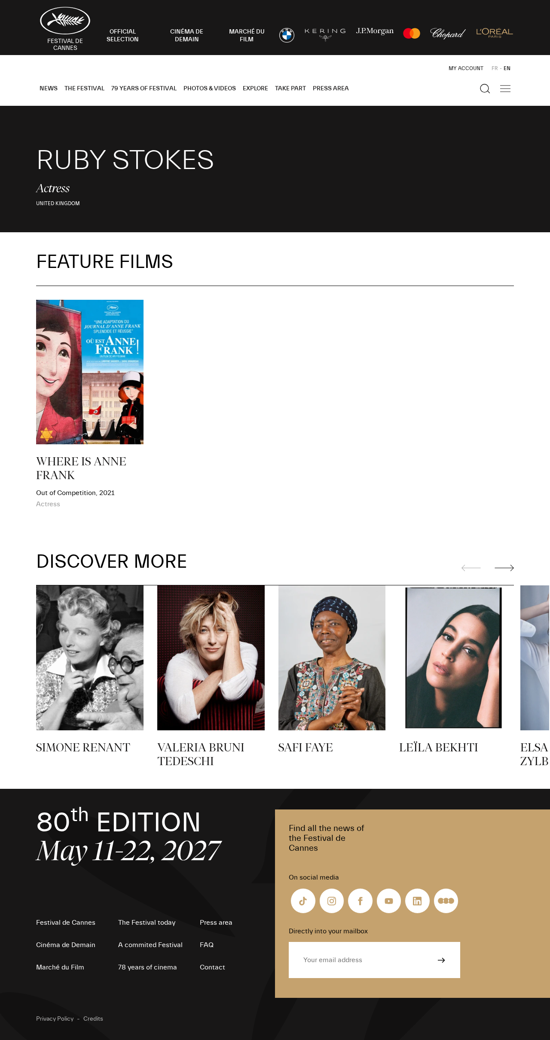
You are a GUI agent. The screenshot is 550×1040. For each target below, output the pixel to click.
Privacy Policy (54, 1018)
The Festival (84, 88)
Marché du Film (60, 967)
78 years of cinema (147, 967)
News (49, 88)
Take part (290, 88)
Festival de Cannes (65, 922)
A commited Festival (150, 945)
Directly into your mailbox (328, 931)
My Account (466, 68)
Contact (212, 967)
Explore (255, 88)
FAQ (207, 945)
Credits (93, 1018)
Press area (331, 88)
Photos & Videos (209, 88)
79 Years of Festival (144, 88)
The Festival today (146, 922)
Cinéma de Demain (65, 945)
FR (495, 68)
